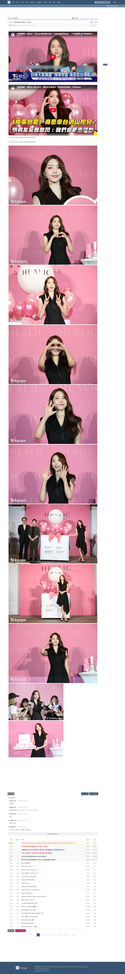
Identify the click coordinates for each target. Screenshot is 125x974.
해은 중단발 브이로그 (27, 910)
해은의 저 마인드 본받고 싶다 (29, 869)
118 (74, 843)
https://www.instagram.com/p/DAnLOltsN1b (23, 137)
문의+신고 (79, 966)
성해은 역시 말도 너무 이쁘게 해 (30, 890)
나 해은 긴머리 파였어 (27, 876)
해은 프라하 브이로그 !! (28, 926)
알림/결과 (86, 18)
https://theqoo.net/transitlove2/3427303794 (26, 25)
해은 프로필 (25, 863)
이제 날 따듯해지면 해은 (28, 879)
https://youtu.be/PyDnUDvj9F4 (19, 84)
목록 (12, 794)
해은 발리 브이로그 (27, 920)
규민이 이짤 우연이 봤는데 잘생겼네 (31, 913)
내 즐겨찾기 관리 (113, 6)
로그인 (114, 2)
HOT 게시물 (22, 930)
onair (96, 18)
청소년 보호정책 (59, 966)
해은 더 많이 (25, 883)
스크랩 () (94, 794)
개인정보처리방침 (50, 966)
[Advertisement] (110, 36)
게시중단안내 (67, 966)
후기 (92, 18)
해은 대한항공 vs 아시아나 (29, 873)
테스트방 (74, 966)
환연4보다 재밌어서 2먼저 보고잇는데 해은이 (34, 896)
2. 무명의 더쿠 (12, 807)
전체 (73, 18)
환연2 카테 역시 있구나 (28, 900)
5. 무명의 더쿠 (12, 827)
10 (64, 935)
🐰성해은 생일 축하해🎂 (28, 903)
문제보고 (85, 966)
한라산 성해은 (25, 893)
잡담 (77, 18)
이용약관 (42, 966)
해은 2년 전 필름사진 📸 (28, 906)
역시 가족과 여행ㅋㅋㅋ (28, 866)
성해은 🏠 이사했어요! (28, 886)
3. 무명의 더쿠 (12, 814)
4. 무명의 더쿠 (12, 820)
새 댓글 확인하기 (53, 834)
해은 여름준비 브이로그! (28, 916)
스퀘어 (81, 18)
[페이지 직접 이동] (67, 934)
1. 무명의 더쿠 (12, 801)
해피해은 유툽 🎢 (26, 923)
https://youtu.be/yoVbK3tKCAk (19, 30)
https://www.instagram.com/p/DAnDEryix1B (22, 142)
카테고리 (13, 18)
